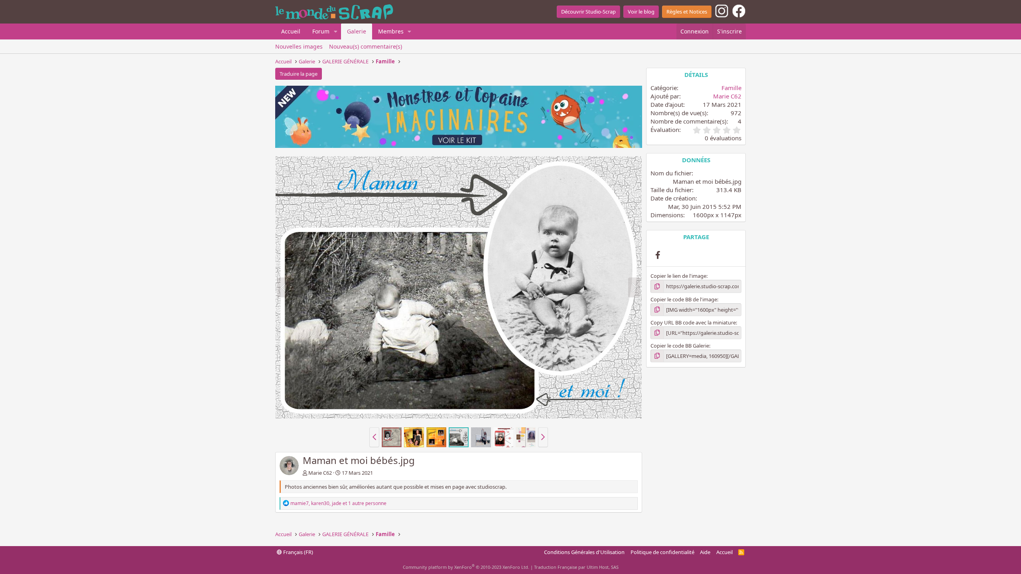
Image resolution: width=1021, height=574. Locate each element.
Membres (391, 31)
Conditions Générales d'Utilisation (584, 552)
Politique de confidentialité (662, 552)
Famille (731, 88)
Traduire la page (298, 73)
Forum (320, 31)
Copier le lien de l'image (678, 275)
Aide (705, 552)
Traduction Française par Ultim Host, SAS (576, 567)
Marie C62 (320, 472)
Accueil (290, 31)
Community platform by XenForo (466, 567)
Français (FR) (297, 552)
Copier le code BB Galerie (679, 345)
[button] (335, 31)
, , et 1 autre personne (338, 503)
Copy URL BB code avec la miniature (693, 322)
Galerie (356, 31)
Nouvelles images (299, 46)
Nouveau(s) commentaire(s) (365, 46)
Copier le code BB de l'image (683, 299)
